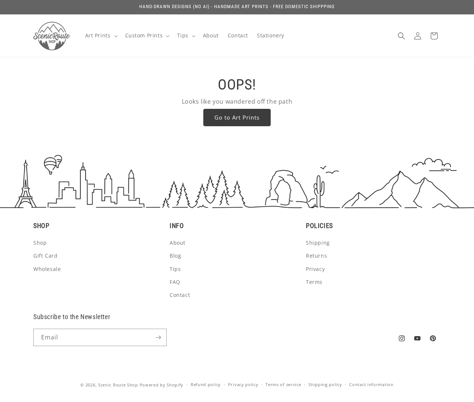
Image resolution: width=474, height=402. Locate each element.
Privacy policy (243, 384)
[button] (101, 35)
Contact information (371, 384)
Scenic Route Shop (118, 385)
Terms (314, 281)
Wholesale (47, 268)
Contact (180, 294)
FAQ (175, 281)
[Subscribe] (158, 337)
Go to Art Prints (237, 117)
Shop (40, 242)
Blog (175, 255)
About (178, 242)
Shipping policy (325, 384)
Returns (316, 255)
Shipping (318, 242)
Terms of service (283, 384)
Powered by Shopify (162, 385)
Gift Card (45, 255)
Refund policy (206, 384)
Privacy (315, 268)
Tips (175, 268)
